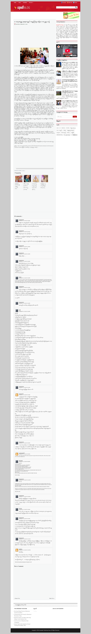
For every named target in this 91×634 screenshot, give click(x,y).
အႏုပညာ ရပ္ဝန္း (67, 134)
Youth (67, 128)
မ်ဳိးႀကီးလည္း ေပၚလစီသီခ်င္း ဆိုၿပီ (70, 62)
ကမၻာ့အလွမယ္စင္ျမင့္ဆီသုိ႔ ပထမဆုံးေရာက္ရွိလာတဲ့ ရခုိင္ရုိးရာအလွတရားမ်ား (70, 81)
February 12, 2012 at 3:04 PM (24, 261)
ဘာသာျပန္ (63, 132)
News (20, 170)
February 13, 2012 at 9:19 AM (24, 518)
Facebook (64, 2)
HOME (15, 2)
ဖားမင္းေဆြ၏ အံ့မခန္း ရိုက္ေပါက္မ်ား (70, 100)
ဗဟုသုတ (58, 132)
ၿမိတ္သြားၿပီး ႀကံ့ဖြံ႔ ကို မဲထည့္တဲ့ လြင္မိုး (70, 71)
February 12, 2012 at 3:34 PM (24, 303)
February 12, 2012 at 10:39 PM (24, 496)
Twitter (76, 2)
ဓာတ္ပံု (65, 130)
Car (57, 128)
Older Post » (51, 598)
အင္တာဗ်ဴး (72, 132)
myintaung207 (22, 453)
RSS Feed (70, 2)
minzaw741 (21, 393)
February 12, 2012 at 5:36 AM (24, 220)
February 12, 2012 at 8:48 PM (24, 461)
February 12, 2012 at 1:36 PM (24, 246)
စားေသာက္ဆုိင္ (59, 130)
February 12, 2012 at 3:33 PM (24, 287)
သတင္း (23, 170)
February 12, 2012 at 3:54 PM (24, 311)
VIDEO (19, 2)
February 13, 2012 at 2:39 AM (24, 509)
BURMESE (25, 2)
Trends (63, 128)
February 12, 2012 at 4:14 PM (24, 394)
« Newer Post (17, 598)
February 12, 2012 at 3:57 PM (24, 387)
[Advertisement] (34, 37)
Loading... (35, 611)
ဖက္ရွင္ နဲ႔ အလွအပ (70, 130)
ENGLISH (31, 2)
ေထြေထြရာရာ (74, 134)
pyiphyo (20, 549)
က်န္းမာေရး (72, 128)
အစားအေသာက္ (59, 134)
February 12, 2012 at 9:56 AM (24, 231)
